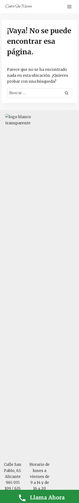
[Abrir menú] (69, 6)
